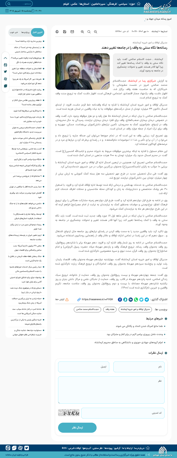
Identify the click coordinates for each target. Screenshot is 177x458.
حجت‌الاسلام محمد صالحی (87, 309)
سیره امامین (98, 3)
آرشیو (117, 448)
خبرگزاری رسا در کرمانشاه (142, 81)
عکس (74, 3)
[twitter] (140, 299)
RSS (64, 448)
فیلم (66, 3)
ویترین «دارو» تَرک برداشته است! (28, 41)
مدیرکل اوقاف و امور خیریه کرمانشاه (135, 309)
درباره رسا (139, 448)
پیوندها (108, 448)
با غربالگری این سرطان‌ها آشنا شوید (27, 110)
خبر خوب (14, 32)
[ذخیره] (64, 32)
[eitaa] (8, 448)
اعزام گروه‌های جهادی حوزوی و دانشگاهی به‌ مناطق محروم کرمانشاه (129, 342)
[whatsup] (135, 299)
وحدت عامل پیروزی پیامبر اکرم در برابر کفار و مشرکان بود (135, 334)
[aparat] (20, 448)
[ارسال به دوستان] (72, 32)
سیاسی (123, 3)
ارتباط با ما (127, 448)
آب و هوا (86, 448)
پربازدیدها (25, 32)
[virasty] (14, 448)
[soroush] (124, 299)
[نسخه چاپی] (57, 32)
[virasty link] (5, 86)
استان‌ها (84, 3)
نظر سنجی (98, 448)
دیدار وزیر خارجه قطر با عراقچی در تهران (25, 186)
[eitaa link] (5, 65)
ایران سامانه (11, 454)
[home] (163, 452)
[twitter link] (5, 71)
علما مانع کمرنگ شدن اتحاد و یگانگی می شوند (139, 326)
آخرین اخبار (38, 32)
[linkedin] (130, 299)
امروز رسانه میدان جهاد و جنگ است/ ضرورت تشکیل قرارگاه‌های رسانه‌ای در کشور (132, 19)
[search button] (9, 4)
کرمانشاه (155, 31)
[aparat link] (5, 79)
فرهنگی (112, 3)
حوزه (132, 3)
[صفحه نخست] (137, 3)
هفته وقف (109, 309)
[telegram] (146, 299)
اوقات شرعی (74, 448)
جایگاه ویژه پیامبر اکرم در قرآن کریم (27, 159)
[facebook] (120, 299)
